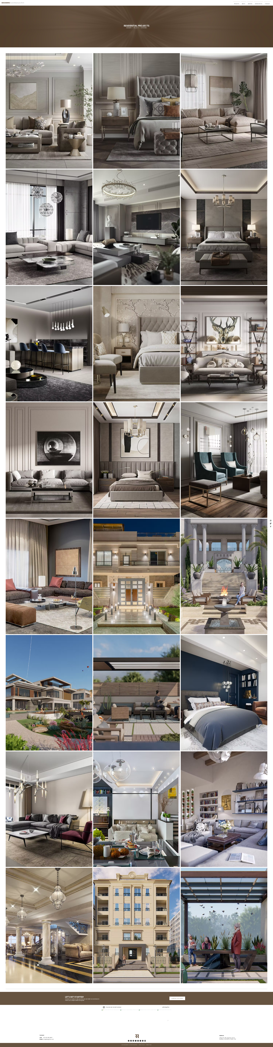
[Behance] (140, 1041)
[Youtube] (145, 1041)
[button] (237, 3)
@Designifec (165, 1007)
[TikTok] (271, 523)
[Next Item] (168, 1020)
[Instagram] (271, 520)
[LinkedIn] (142, 1041)
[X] (135, 1041)
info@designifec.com (48, 1039)
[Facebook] (271, 526)
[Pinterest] (138, 1041)
